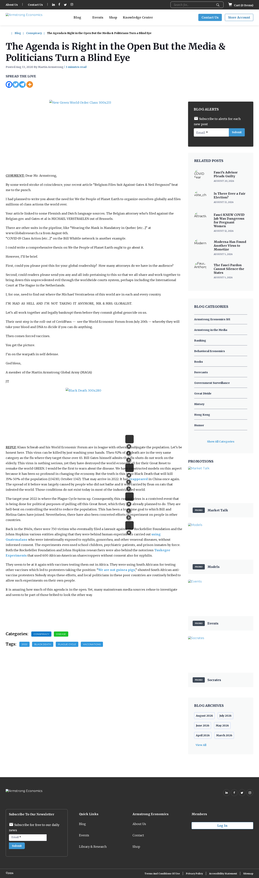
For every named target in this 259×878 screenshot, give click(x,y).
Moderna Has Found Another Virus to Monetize (230, 245)
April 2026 (203, 735)
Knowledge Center (138, 17)
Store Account (239, 17)
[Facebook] (9, 84)
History (199, 404)
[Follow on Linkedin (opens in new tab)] (53, 5)
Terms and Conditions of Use (162, 873)
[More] (30, 84)
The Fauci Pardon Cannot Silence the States (229, 269)
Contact (138, 835)
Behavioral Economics (209, 351)
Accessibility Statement (223, 873)
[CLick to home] (10, 33)
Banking (200, 340)
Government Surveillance (212, 383)
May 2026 (222, 725)
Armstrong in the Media (210, 330)
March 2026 (224, 735)
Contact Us (35, 4)
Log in (222, 825)
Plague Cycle (67, 644)
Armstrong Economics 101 (212, 319)
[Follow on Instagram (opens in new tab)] (71, 5)
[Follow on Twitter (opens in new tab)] (65, 5)
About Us (12, 4)
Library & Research (93, 846)
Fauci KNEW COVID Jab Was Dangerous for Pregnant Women (229, 220)
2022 (24, 644)
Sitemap (248, 873)
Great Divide (202, 393)
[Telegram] (22, 84)
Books (198, 361)
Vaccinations (92, 644)
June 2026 (202, 725)
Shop (113, 17)
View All (201, 745)
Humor (199, 425)
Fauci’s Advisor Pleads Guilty (226, 174)
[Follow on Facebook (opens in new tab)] (59, 5)
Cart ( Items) (243, 5)
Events (97, 17)
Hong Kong (202, 414)
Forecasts (201, 372)
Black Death (42, 644)
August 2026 (204, 715)
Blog (77, 17)
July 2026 (225, 715)
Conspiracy (34, 33)
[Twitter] (15, 84)
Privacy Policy (194, 873)
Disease (61, 634)
